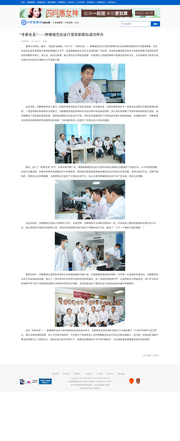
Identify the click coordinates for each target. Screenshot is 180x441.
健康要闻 (31, 2)
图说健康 (52, 2)
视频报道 (41, 2)
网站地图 (121, 374)
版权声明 (55, 374)
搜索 (155, 24)
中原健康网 (57, 23)
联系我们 (66, 374)
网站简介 (77, 374)
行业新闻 (80, 2)
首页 (23, 2)
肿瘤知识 (101, 2)
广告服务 (88, 374)
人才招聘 (99, 374)
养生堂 (71, 2)
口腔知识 (111, 2)
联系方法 (110, 374)
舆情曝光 (62, 2)
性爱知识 (91, 2)
